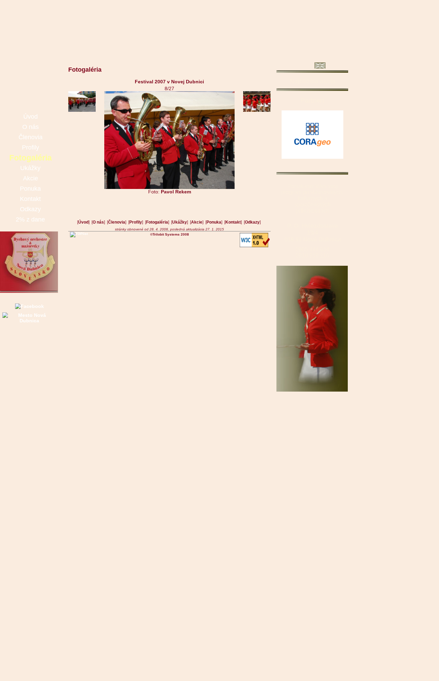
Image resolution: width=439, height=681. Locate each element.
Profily (135, 222)
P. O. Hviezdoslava (312, 226)
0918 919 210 (312, 256)
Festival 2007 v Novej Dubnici (169, 81)
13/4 (312, 232)
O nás (98, 222)
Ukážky (179, 222)
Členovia (116, 222)
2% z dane (30, 219)
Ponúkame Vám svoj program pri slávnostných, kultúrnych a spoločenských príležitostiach (312, 198)
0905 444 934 (312, 249)
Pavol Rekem (176, 191)
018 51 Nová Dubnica (312, 239)
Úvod (83, 222)
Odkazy (252, 222)
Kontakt (233, 222)
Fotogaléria (157, 222)
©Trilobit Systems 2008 (169, 234)
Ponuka (213, 222)
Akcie (196, 222)
